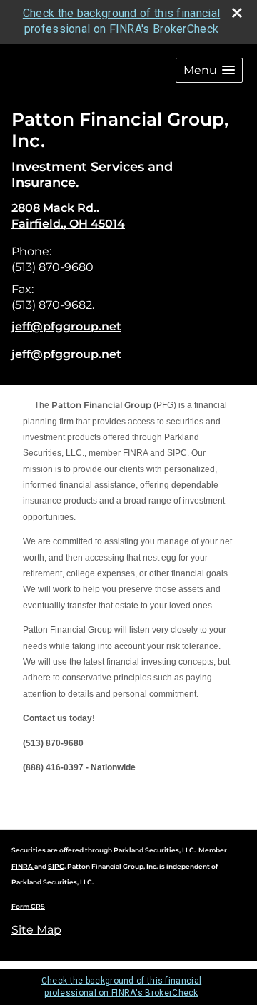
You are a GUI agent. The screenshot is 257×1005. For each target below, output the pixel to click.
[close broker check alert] (237, 13)
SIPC (56, 866)
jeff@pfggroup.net (66, 326)
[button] (209, 70)
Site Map (36, 930)
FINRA (22, 866)
